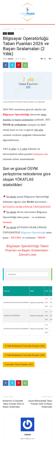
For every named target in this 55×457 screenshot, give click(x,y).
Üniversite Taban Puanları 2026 (19, 364)
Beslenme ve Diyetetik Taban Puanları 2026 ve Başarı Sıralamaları (13, 404)
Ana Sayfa (7, 29)
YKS (14, 29)
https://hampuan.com (27, 438)
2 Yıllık (21, 29)
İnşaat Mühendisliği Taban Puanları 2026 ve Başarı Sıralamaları (40, 404)
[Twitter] (12, 65)
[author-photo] (27, 424)
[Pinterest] (18, 65)
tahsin (10, 59)
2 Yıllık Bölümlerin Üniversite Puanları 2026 (25, 355)
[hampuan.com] (27, 12)
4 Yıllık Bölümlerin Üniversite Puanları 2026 (25, 346)
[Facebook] (5, 65)
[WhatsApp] (25, 65)
